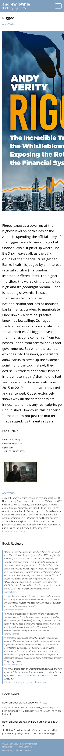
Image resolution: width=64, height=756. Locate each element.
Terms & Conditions (24, 747)
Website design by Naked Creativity (16, 750)
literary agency (16, 5)
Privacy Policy (7, 747)
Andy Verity (8, 24)
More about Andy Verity (13, 531)
